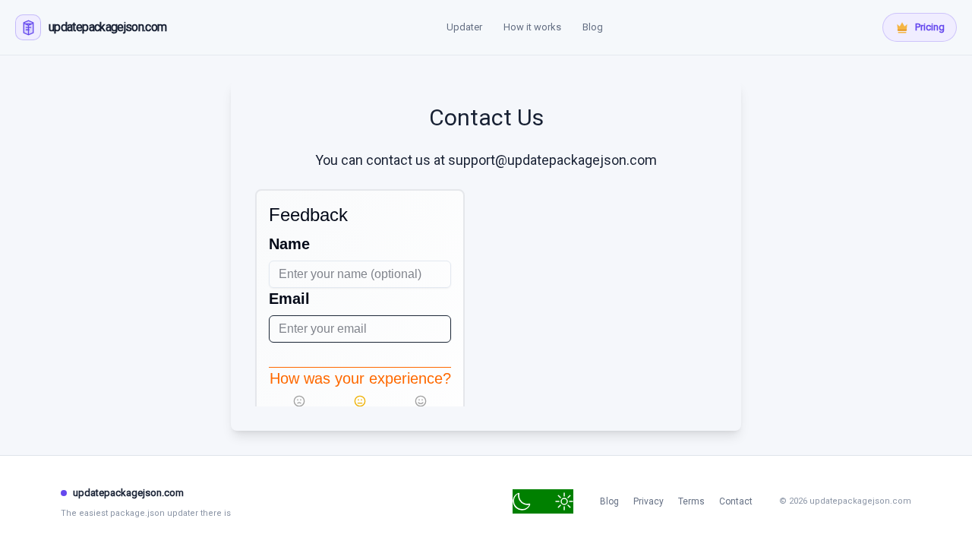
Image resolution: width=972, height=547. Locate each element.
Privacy (648, 501)
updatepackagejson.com (128, 492)
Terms (691, 501)
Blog (592, 27)
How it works (532, 27)
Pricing (930, 27)
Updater (464, 27)
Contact (736, 501)
